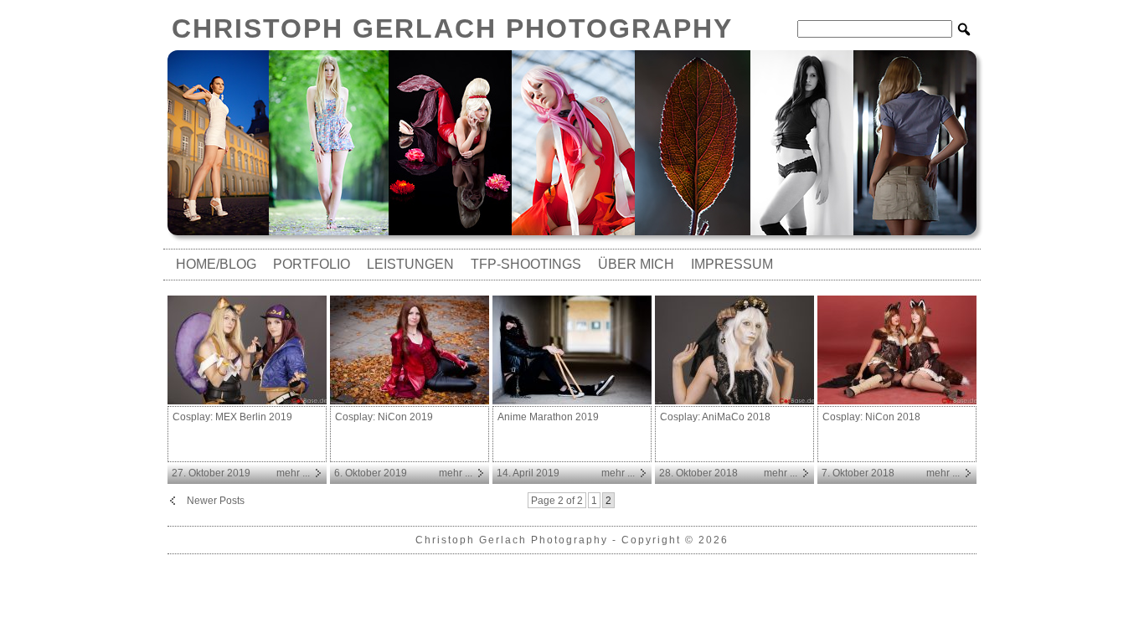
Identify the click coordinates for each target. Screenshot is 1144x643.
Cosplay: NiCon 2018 (871, 417)
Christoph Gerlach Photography (452, 28)
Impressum (732, 264)
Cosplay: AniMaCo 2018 (715, 417)
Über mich (636, 264)
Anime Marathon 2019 (548, 417)
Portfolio (311, 264)
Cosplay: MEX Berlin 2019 (232, 417)
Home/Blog (216, 264)
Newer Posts (216, 501)
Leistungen (410, 264)
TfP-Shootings (526, 264)
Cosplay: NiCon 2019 (384, 417)
